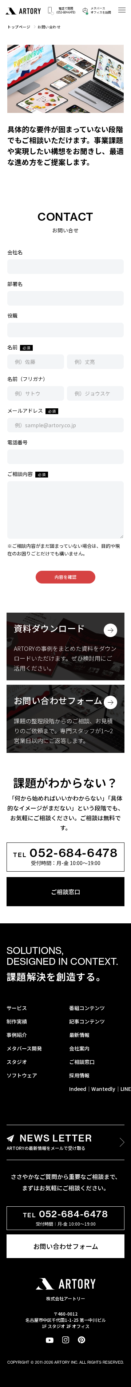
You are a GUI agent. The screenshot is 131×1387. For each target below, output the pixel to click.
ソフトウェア (22, 1075)
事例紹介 (17, 1034)
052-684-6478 (65, 852)
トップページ (18, 27)
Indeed (77, 1088)
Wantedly (103, 1088)
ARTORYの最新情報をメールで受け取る (49, 1141)
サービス (17, 1007)
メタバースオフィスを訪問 (101, 10)
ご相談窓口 (65, 891)
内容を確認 (65, 577)
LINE (125, 1088)
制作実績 (17, 1021)
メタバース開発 (24, 1048)
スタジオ (17, 1061)
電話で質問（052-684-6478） (66, 10)
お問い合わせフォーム (65, 1246)
